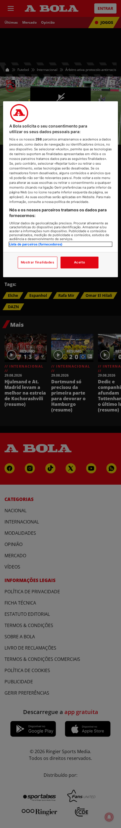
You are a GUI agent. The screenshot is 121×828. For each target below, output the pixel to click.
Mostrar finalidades (37, 262)
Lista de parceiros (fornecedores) (35, 244)
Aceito (79, 262)
